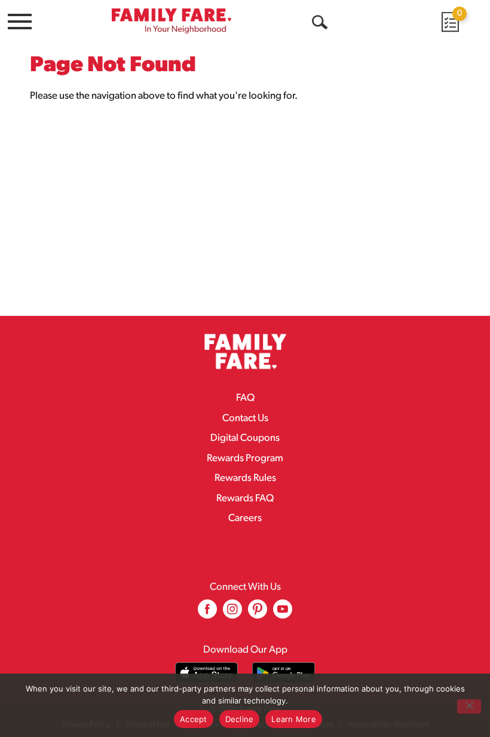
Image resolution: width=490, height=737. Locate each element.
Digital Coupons (245, 438)
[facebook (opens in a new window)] (207, 613)
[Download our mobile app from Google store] (283, 673)
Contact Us (245, 418)
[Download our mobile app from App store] (206, 673)
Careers (245, 518)
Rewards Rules (245, 478)
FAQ (245, 398)
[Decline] (469, 706)
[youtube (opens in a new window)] (282, 613)
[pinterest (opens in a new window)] (257, 613)
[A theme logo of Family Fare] (171, 20)
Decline (239, 719)
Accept (193, 719)
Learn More (293, 719)
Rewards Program (245, 458)
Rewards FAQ (245, 499)
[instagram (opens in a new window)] (232, 613)
